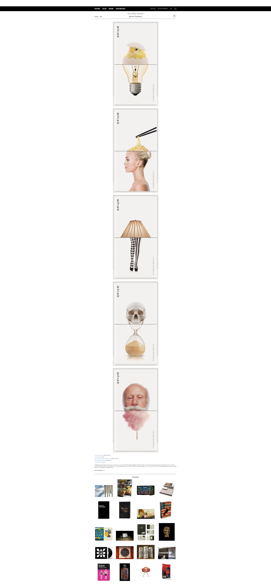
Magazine (111, 9)
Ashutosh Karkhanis (99, 458)
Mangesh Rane (107, 458)
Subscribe (153, 8)
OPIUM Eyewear (98, 462)
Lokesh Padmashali (99, 455)
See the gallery (99, 470)
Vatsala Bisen (98, 457)
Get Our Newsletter (163, 8)
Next (101, 16)
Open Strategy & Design (100, 460)
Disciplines (97, 9)
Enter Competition (120, 9)
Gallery (104, 9)
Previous (96, 16)
